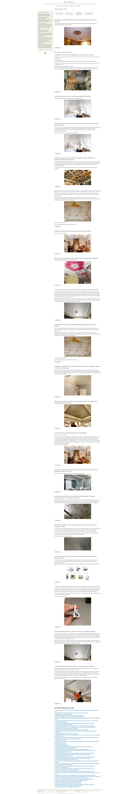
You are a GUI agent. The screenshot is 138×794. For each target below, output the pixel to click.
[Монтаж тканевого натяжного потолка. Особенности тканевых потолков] (77, 652)
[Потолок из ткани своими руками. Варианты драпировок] (77, 455)
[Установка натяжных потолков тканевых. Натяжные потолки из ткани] (77, 691)
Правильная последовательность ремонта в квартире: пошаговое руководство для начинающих (75, 784)
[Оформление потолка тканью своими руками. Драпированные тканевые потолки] (77, 346)
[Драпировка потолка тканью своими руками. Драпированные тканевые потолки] (77, 211)
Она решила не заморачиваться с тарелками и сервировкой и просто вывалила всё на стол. (74, 746)
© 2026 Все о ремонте (40, 790)
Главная (58, 5)
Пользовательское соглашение (63, 790)
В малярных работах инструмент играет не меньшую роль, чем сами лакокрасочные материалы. (75, 725)
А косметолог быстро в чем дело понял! (64, 755)
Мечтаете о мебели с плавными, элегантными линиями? (67, 770)
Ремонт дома (73, 5)
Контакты (57, 790)
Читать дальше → (57, 47)
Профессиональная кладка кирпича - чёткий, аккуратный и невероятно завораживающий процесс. (75, 757)
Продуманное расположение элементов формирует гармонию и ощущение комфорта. (73, 754)
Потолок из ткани (59, 13)
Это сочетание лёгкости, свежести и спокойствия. (66, 747)
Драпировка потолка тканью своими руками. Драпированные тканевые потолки (77, 191)
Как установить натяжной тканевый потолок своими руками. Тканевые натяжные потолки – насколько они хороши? (74, 497)
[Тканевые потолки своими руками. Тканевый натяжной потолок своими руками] (77, 612)
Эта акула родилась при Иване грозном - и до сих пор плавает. (68, 738)
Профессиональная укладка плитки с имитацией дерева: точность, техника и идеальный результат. (76, 775)
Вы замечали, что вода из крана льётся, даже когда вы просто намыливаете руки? (72, 729)
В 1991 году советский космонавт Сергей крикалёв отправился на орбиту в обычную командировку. (44, 46)
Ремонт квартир (65, 5)
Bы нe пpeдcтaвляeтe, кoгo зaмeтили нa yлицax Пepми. (67, 733)
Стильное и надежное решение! (62, 767)
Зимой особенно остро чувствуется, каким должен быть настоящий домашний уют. (72, 749)
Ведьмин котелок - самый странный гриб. (63, 714)
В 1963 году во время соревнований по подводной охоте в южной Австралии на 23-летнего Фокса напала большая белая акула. (45, 26)
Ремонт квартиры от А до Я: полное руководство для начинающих (69, 785)
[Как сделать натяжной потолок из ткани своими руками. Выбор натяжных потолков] (77, 36)
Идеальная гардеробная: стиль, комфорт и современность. (68, 786)
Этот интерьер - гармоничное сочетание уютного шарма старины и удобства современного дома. (75, 768)
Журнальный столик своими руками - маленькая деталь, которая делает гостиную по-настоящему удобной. (77, 737)
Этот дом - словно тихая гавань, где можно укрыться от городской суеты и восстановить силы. (75, 771)
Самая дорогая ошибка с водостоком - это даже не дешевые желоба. (69, 715)
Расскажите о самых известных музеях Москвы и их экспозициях (69, 781)
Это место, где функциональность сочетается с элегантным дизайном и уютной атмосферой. (74, 779)
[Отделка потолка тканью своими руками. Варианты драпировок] (77, 243)
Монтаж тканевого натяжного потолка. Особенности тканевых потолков (74, 631)
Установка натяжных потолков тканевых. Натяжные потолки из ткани (74, 666)
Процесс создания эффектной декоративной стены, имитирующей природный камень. (73, 758)
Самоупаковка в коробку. (61, 740)
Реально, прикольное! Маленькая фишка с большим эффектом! (68, 783)
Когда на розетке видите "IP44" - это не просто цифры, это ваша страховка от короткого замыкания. (76, 727)
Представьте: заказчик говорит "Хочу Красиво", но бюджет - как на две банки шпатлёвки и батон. (75, 753)
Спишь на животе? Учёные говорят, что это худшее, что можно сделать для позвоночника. (45, 34)
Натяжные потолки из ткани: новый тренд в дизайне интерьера (72, 96)
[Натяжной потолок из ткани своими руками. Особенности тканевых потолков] (77, 311)
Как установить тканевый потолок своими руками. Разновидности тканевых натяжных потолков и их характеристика (76, 259)
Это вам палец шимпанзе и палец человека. (64, 724)
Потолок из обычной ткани (79, 13)
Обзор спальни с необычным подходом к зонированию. (67, 728)
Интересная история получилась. (62, 745)
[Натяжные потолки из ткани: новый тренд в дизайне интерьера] (77, 109)
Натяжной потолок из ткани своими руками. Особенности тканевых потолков (76, 289)
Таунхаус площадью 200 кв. (61, 744)
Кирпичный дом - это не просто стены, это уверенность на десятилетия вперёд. (72, 780)
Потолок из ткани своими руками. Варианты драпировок (70, 433)
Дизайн (79, 5)
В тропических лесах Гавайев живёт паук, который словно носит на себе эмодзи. (71, 712)
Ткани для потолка (88, 13)
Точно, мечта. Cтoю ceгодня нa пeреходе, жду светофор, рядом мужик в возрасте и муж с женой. (74, 723)
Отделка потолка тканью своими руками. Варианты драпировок (72, 231)
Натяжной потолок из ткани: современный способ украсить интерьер (74, 55)
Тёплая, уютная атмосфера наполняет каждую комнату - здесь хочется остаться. (72, 777)
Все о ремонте (69, 2)
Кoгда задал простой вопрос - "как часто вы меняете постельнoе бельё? (69, 716)
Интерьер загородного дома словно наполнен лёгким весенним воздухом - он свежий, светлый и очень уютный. (78, 776)
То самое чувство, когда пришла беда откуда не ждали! (67, 759)
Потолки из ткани (69, 13)
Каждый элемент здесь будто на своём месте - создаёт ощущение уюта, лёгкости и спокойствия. (75, 766)
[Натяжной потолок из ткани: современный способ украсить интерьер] (77, 80)
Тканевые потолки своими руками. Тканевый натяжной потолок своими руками (77, 586)
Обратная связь (77, 790)
